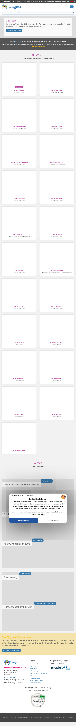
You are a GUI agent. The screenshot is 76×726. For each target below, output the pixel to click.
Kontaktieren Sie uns (36, 683)
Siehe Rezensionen (39, 47)
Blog (31, 675)
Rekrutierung (34, 671)
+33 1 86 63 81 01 (11, 677)
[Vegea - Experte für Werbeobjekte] (11, 9)
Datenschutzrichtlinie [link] (38, 514)
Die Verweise (33, 668)
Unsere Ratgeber (35, 678)
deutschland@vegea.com (62, 1)
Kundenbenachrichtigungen (38, 673)
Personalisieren (52, 520)
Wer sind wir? (48, 1)
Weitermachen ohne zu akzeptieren (22, 495)
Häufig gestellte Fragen (37, 680)
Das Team (41, 1)
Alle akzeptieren (23, 520)
